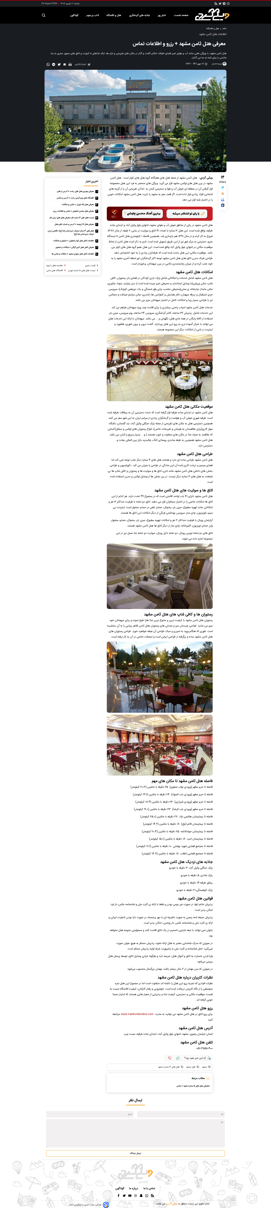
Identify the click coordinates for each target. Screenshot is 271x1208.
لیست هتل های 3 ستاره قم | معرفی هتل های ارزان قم (72, 217)
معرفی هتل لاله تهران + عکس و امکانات (78, 204)
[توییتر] (222, 188)
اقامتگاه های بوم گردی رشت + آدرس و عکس (75, 198)
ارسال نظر (135, 1100)
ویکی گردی (171, 1204)
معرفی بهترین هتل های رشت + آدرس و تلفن (75, 191)
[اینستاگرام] (228, 5)
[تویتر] (220, 5)
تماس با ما (149, 1188)
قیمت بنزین (90, 265)
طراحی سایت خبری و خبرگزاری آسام (85, 1205)
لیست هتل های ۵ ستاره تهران (81, 270)
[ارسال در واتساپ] (48, 65)
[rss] (216, 5)
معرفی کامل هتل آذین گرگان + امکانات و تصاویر (75, 247)
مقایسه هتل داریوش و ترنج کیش (48, 265)
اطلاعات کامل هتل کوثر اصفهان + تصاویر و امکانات (73, 241)
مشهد (204, 1067)
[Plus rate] (178, 1058)
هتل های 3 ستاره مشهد (169, 1067)
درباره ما (134, 1188)
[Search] (43, 15)
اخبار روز (162, 15)
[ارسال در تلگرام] (54, 65)
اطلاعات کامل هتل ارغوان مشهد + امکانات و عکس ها (73, 254)
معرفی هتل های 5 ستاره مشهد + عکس (192, 1086)
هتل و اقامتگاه (114, 15)
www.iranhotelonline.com (137, 1014)
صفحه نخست (181, 15)
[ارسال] (65, 65)
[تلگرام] (224, 5)
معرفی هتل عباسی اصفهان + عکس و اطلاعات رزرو (73, 211)
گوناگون (74, 15)
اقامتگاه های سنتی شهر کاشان (49, 270)
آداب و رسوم (92, 15)
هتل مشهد (190, 1067)
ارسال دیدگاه (135, 1153)
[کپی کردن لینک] (222, 206)
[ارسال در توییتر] (59, 65)
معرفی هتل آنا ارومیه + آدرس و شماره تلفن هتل (74, 224)
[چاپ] (70, 64)
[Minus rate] (169, 1058)
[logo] (214, 14)
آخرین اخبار (92, 181)
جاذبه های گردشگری (140, 15)
